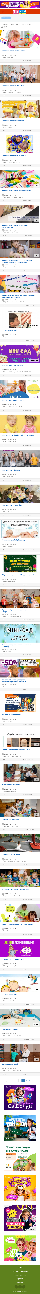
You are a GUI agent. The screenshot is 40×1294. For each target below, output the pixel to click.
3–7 (4, 200)
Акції (24, 689)
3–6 (4, 95)
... (26, 1080)
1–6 (4, 130)
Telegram (23, 1287)
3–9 (4, 1039)
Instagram (20, 1287)
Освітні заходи (27, 235)
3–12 (4, 1074)
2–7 (4, 165)
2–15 (4, 899)
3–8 (4, 340)
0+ (4, 305)
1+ (4, 969)
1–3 (4, 445)
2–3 (4, 620)
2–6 (4, 60)
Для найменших (28, 759)
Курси (25, 585)
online (24, 270)
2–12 (4, 270)
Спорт (25, 864)
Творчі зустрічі (27, 724)
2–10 (4, 235)
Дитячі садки (27, 60)
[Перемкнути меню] (2, 11)
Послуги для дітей (28, 305)
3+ (4, 724)
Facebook (16, 1287)
